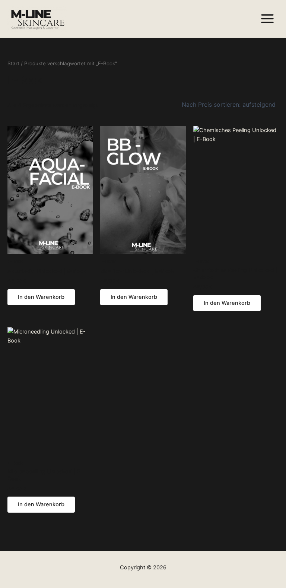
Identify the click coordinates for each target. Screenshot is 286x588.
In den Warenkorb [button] (41, 297)
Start (13, 63)
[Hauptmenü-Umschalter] (267, 18)
